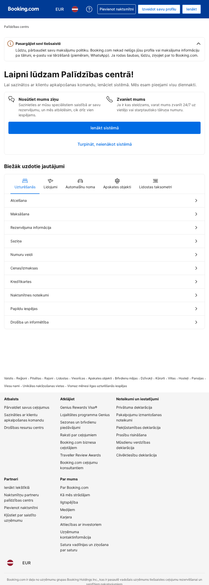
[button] (104, 44)
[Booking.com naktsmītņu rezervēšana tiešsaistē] (23, 9)
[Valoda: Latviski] (10, 563)
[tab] (25, 184)
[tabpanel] (104, 261)
